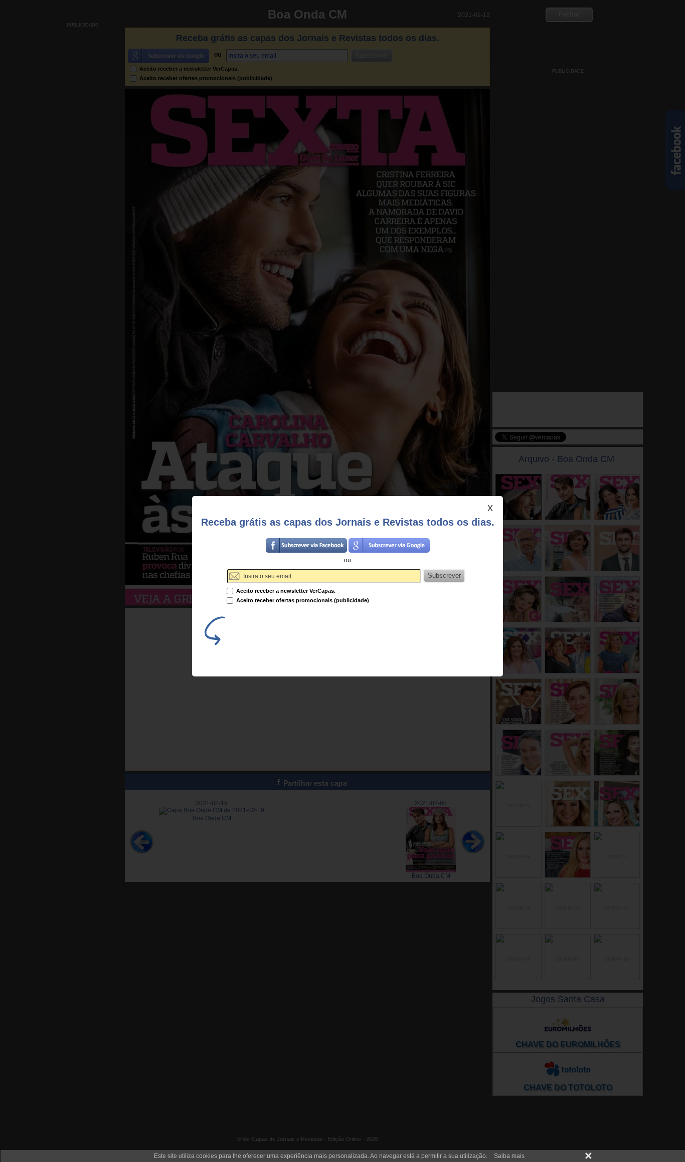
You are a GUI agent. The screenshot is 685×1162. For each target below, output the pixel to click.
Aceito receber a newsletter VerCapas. (285, 591)
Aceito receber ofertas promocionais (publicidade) (302, 600)
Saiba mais (509, 1155)
